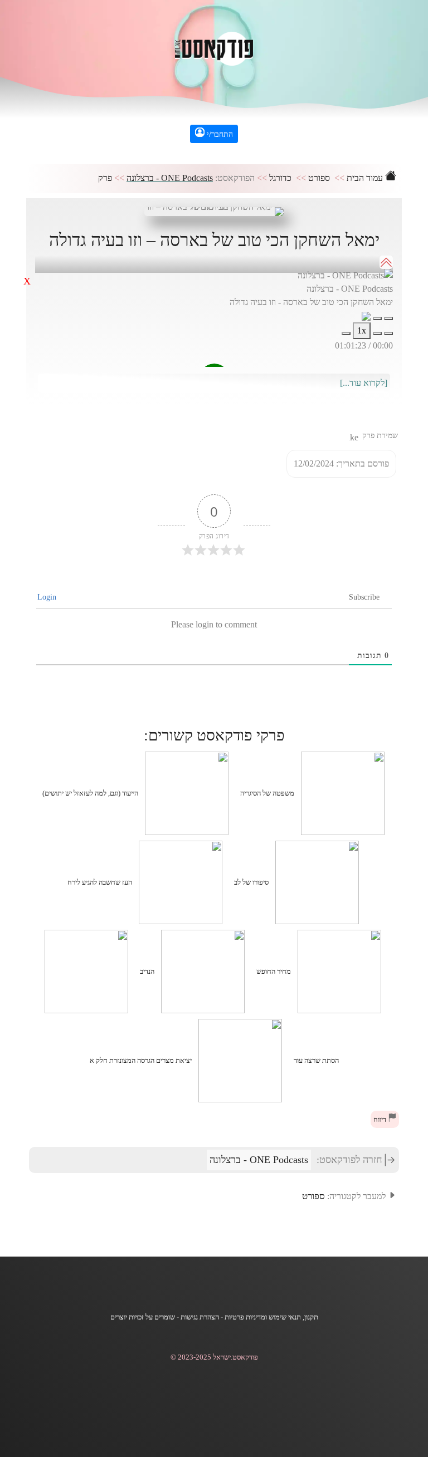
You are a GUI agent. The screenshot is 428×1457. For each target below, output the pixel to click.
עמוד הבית (366, 178)
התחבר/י (219, 134)
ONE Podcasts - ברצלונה (170, 178)
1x (361, 330)
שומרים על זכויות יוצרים (142, 1317)
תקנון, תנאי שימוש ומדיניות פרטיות (271, 1317)
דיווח (380, 1120)
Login (48, 597)
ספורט (319, 178)
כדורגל (280, 178)
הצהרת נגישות (200, 1317)
